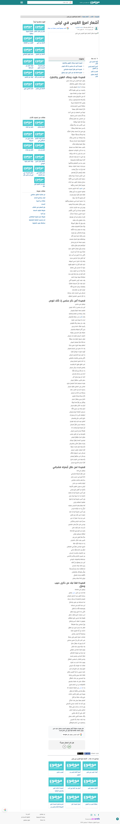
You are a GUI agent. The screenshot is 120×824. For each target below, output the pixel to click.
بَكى (80, 688)
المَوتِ (80, 188)
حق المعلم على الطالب (38, 207)
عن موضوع (42, 814)
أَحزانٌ (79, 87)
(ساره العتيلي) (79, 27)
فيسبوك (88, 753)
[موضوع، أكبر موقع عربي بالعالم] (95, 2)
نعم (69, 746)
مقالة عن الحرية (40, 201)
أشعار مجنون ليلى (94, 75)
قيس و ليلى (94, 71)
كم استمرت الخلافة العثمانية (37, 220)
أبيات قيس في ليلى (93, 62)
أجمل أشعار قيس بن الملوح (93, 67)
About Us (42, 820)
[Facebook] (98, 815)
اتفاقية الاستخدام (25, 817)
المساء (43, 204)
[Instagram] (91, 815)
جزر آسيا (43, 214)
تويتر (82, 753)
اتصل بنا (28, 814)
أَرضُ (81, 317)
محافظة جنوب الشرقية (38, 223)
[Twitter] (95, 815)
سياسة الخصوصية (40, 817)
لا (64, 746)
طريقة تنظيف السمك (39, 210)
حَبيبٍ (73, 592)
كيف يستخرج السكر (39, 198)
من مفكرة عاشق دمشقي (38, 194)
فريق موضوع (26, 820)
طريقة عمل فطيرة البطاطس (37, 217)
